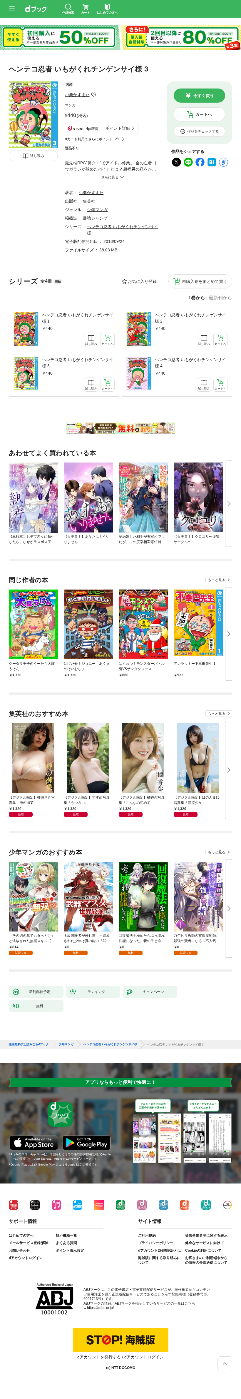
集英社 (89, 201)
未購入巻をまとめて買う (204, 281)
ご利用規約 (147, 1235)
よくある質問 (66, 1243)
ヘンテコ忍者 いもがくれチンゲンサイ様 (110, 1044)
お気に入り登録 (142, 281)
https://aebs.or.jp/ (100, 1308)
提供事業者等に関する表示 (206, 1235)
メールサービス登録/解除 (28, 1243)
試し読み (37, 156)
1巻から (196, 298)
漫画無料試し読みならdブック (29, 1044)
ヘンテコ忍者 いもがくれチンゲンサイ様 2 (190, 318)
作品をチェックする (203, 131)
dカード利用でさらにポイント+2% (92, 139)
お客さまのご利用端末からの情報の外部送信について (206, 1260)
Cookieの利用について (203, 1250)
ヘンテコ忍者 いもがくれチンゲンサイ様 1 (77, 318)
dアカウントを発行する (99, 1357)
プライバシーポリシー (155, 1243)
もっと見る (216, 580)
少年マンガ (97, 209)
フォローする (94, 95)
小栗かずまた (77, 94)
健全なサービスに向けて (204, 1243)
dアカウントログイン (26, 1258)
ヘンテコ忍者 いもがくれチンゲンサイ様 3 (77, 362)
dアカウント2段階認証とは (159, 1250)
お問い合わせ (19, 1250)
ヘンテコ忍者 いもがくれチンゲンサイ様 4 (190, 362)
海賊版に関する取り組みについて (159, 1260)
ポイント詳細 (118, 128)
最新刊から (220, 298)
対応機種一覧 (66, 1235)
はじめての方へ (21, 1235)
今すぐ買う (203, 95)
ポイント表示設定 (70, 1250)
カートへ (203, 114)
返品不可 (72, 148)
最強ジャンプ (95, 218)
